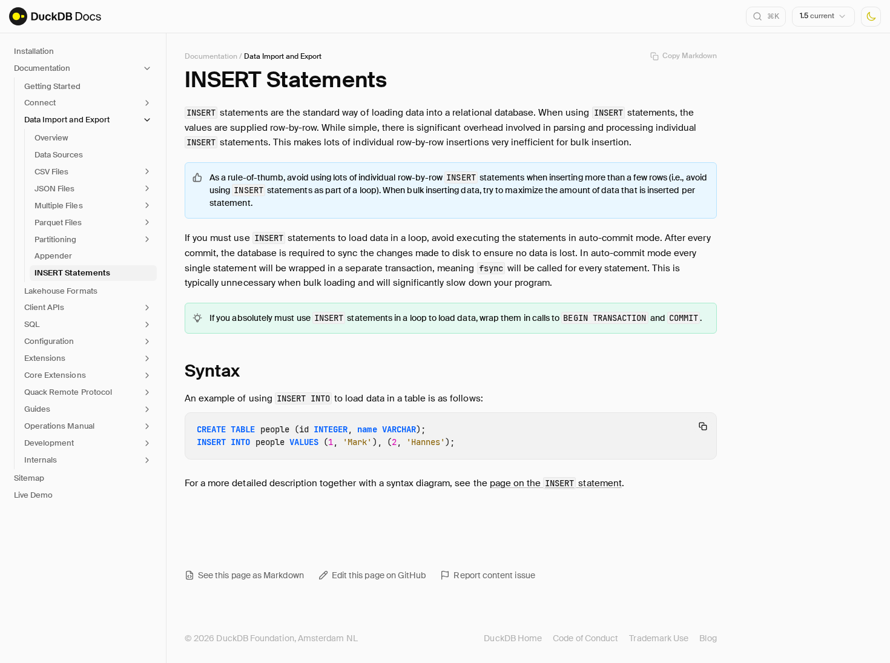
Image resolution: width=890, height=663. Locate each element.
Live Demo (33, 495)
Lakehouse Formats (60, 291)
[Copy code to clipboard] (703, 426)
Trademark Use (658, 638)
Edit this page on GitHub (379, 575)
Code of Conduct (585, 638)
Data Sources (59, 155)
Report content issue (494, 575)
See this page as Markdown (251, 575)
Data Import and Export (282, 56)
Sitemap (29, 478)
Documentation (211, 56)
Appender (53, 256)
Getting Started (52, 86)
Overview (51, 138)
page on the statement (556, 483)
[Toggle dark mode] (871, 17)
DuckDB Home (513, 638)
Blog (707, 638)
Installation (34, 51)
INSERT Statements (72, 273)
